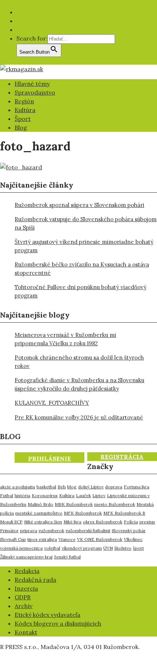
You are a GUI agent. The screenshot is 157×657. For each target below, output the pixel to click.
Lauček (83, 495)
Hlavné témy (32, 83)
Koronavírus (45, 495)
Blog (21, 127)
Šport (23, 118)
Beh (62, 486)
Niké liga (72, 522)
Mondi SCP (11, 522)
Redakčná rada (35, 579)
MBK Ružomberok (74, 504)
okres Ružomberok (102, 522)
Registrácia (121, 456)
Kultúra (25, 110)
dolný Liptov (91, 486)
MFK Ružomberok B (124, 513)
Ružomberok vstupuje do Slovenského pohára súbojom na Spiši (86, 223)
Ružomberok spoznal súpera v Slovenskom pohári (79, 204)
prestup (147, 522)
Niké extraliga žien (43, 522)
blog (72, 486)
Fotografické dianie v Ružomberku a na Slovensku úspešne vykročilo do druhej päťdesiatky (79, 384)
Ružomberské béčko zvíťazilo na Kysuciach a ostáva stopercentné (82, 268)
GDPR (23, 597)
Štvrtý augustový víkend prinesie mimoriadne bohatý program (84, 246)
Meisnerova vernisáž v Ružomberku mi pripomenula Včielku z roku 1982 (65, 339)
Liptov (99, 495)
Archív (23, 606)
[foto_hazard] (21, 167)
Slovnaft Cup (13, 539)
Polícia (131, 522)
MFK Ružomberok (83, 513)
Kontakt (26, 632)
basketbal (46, 486)
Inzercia (26, 588)
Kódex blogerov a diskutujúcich (58, 623)
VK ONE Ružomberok (99, 539)
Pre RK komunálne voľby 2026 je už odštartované (79, 417)
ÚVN (108, 548)
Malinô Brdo (40, 504)
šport (138, 548)
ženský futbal (67, 557)
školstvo (122, 548)
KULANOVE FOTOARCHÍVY (52, 402)
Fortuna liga (136, 486)
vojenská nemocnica (21, 548)
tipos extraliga (42, 539)
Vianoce (67, 539)
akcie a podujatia (17, 486)
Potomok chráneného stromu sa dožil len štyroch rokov (79, 361)
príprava (28, 530)
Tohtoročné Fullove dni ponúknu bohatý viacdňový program (80, 291)
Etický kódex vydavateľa (47, 614)
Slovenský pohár (129, 530)
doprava (113, 486)
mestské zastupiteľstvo (38, 513)
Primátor (9, 530)
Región (24, 101)
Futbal (6, 495)
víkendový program (82, 548)
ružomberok (51, 530)
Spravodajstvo (35, 92)
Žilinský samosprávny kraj (26, 557)
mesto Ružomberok (114, 504)
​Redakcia (27, 571)
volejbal (52, 548)
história (22, 495)
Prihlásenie (49, 458)
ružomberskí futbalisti (88, 530)
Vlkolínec (133, 539)
